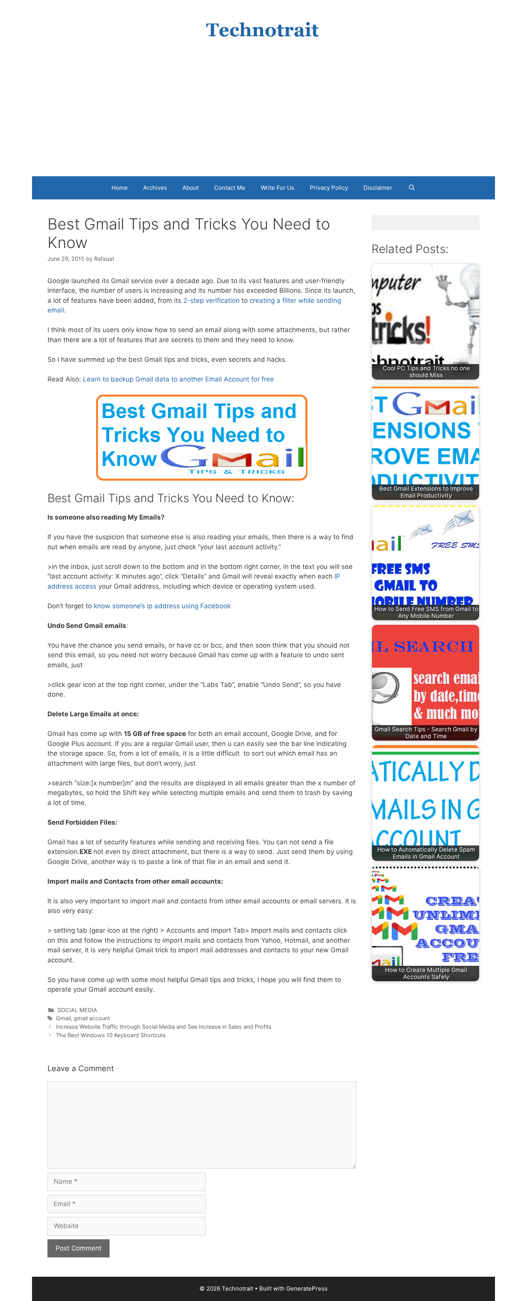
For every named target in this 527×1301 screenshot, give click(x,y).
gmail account (92, 1018)
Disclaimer (377, 187)
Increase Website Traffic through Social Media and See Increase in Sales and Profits (164, 1026)
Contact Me (229, 187)
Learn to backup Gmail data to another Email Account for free (178, 379)
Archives (155, 187)
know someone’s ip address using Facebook (163, 606)
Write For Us (277, 187)
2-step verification (211, 300)
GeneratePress (307, 1288)
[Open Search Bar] (411, 187)
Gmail (63, 1018)
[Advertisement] (263, 118)
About (190, 187)
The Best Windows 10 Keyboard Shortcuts (111, 1035)
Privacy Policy (329, 187)
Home (119, 187)
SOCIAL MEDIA (77, 1010)
